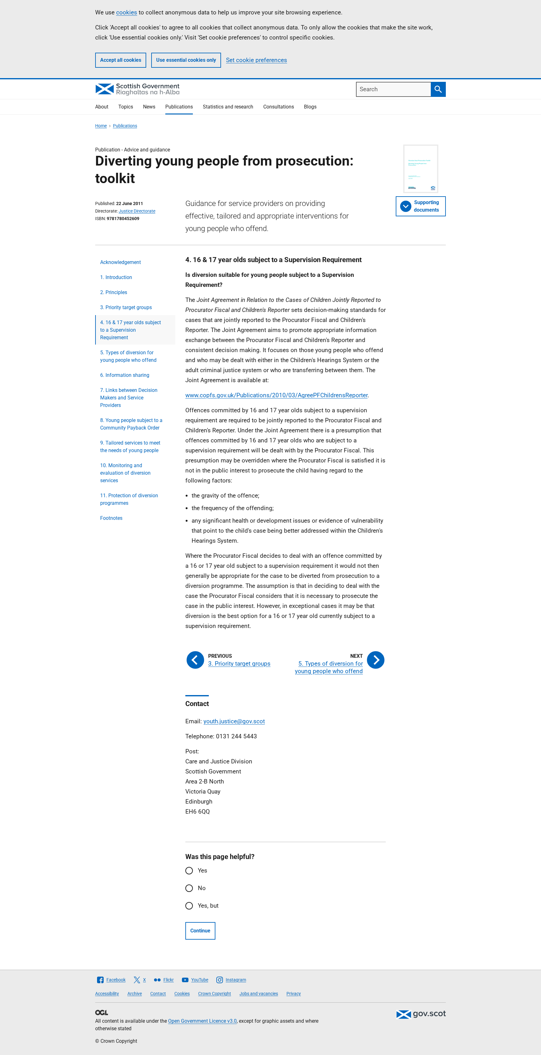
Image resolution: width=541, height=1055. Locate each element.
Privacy (293, 993)
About (101, 107)
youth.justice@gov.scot (234, 721)
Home (101, 125)
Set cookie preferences (256, 60)
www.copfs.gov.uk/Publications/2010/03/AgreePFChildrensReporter (276, 395)
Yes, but (208, 905)
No (202, 888)
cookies (126, 12)
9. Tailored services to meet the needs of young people (130, 446)
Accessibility (107, 993)
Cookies (182, 993)
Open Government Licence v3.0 (202, 1021)
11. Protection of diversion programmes (129, 499)
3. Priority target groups (126, 307)
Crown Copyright (214, 993)
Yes (202, 870)
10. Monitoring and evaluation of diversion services (125, 472)
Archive (134, 993)
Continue (200, 931)
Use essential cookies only (186, 60)
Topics (125, 107)
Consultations (278, 107)
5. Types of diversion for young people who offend (128, 356)
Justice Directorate (137, 211)
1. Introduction (116, 277)
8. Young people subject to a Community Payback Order (131, 424)
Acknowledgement (120, 262)
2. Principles (113, 292)
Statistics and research (228, 107)
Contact (158, 993)
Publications (179, 107)
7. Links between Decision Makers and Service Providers (128, 397)
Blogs (310, 107)
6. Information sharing (124, 375)
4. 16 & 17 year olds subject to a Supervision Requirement (130, 329)
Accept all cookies (120, 60)
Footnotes (111, 518)
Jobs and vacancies (259, 993)
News (149, 107)
